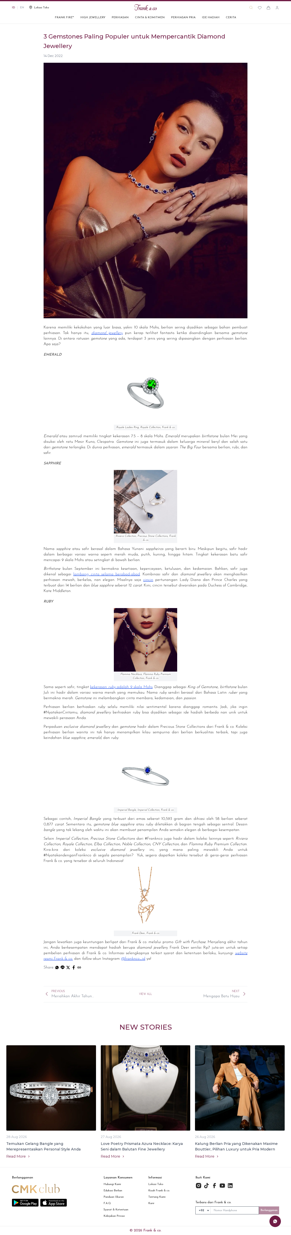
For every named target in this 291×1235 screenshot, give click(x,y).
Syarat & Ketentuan (116, 1209)
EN (22, 7)
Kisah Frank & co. (159, 1190)
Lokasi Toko (155, 1184)
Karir (151, 1203)
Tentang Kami (156, 1197)
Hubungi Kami (112, 1184)
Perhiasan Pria (183, 17)
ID (13, 7)
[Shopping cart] (268, 8)
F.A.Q (107, 1203)
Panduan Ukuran (114, 1197)
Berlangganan (269, 1210)
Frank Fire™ (64, 17)
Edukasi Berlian (113, 1190)
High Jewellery (92, 17)
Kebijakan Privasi (114, 1216)
